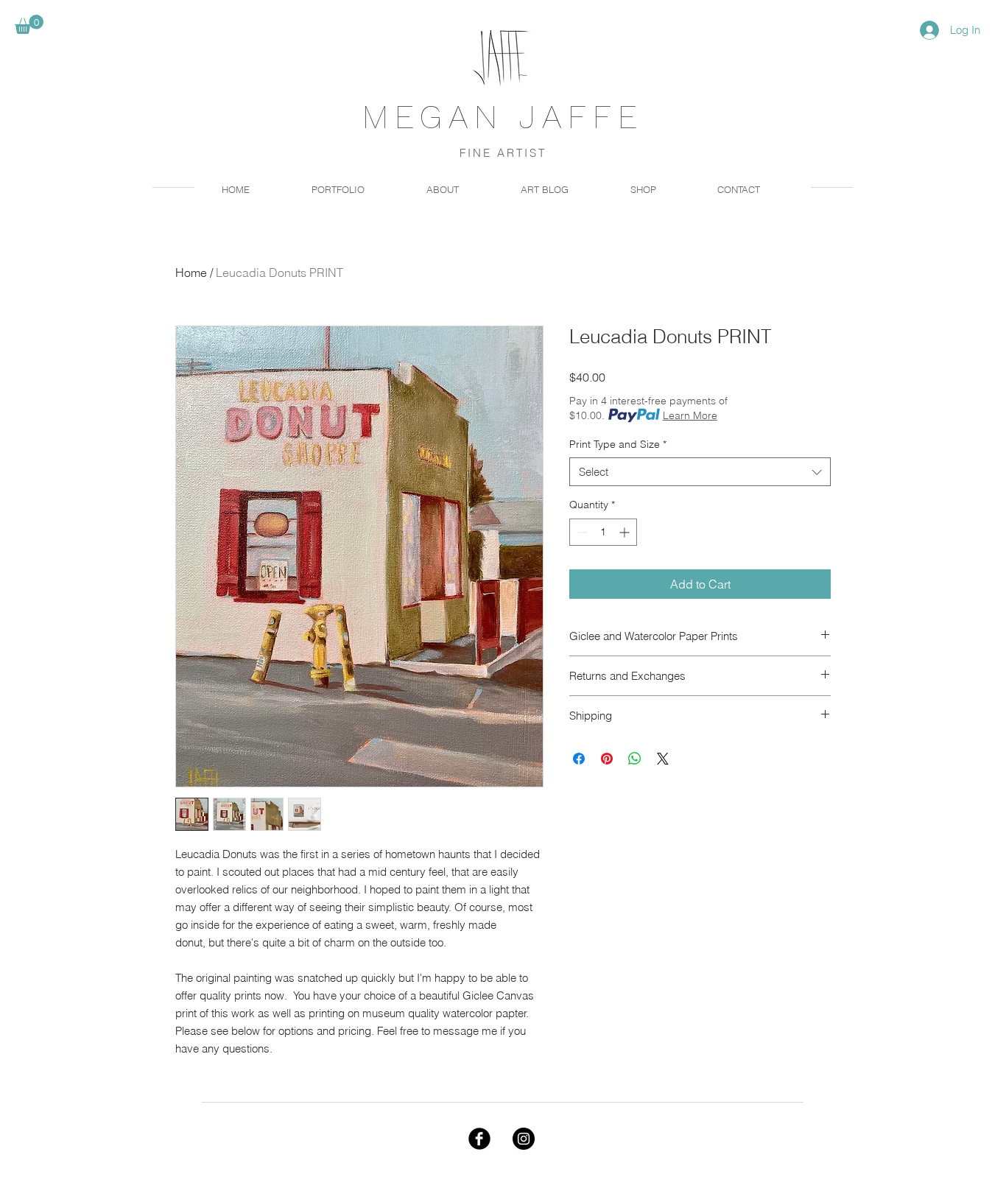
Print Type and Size (617, 444)
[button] (29, 24)
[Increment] (625, 532)
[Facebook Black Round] (479, 1139)
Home (191, 272)
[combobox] (700, 471)
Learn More (690, 415)
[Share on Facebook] (579, 758)
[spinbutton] (603, 532)
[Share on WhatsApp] (635, 758)
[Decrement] (580, 532)
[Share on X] (663, 758)
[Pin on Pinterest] (607, 758)
